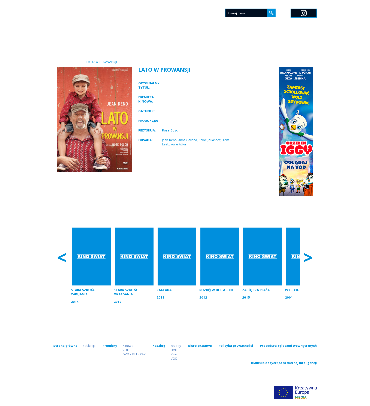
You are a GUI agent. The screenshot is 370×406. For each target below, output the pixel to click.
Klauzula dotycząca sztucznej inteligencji (284, 363)
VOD (125, 350)
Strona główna (135, 40)
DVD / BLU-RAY (134, 354)
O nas (257, 40)
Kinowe (127, 345)
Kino (174, 354)
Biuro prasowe (211, 40)
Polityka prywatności (236, 345)
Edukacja (238, 40)
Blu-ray (176, 345)
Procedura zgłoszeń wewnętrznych (288, 345)
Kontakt (275, 40)
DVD (174, 350)
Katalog (185, 40)
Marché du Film (303, 40)
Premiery (163, 40)
